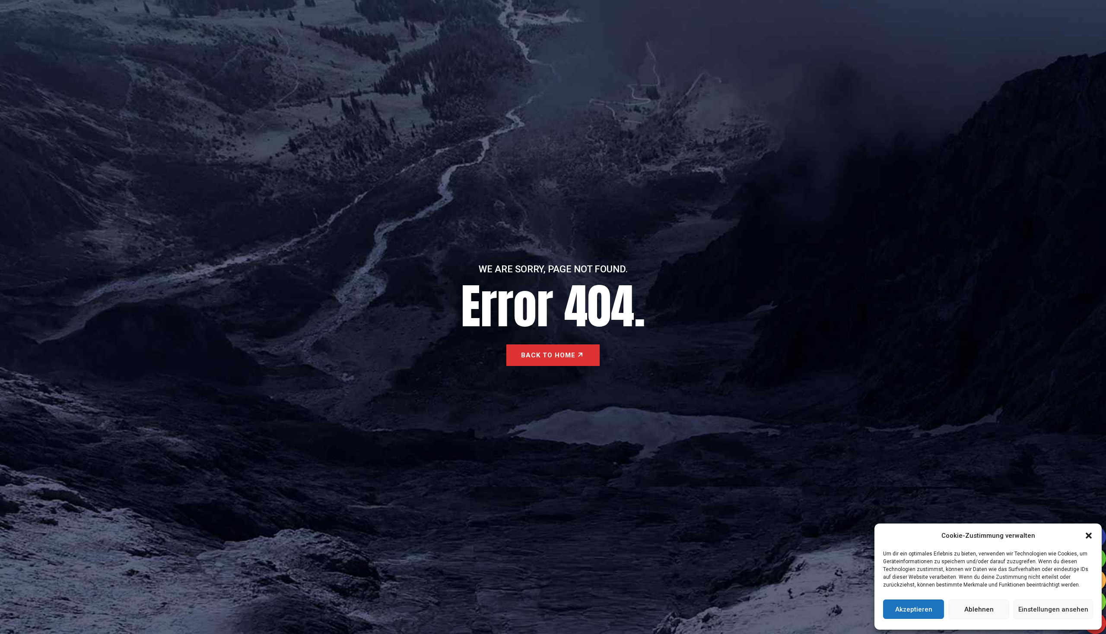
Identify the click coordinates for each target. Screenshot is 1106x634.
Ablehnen (979, 609)
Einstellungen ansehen (1053, 609)
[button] (1088, 535)
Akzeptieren (913, 609)
